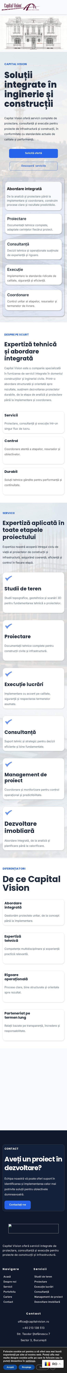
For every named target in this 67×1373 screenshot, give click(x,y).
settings (30, 1360)
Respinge (26, 1367)
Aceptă (10, 1367)
